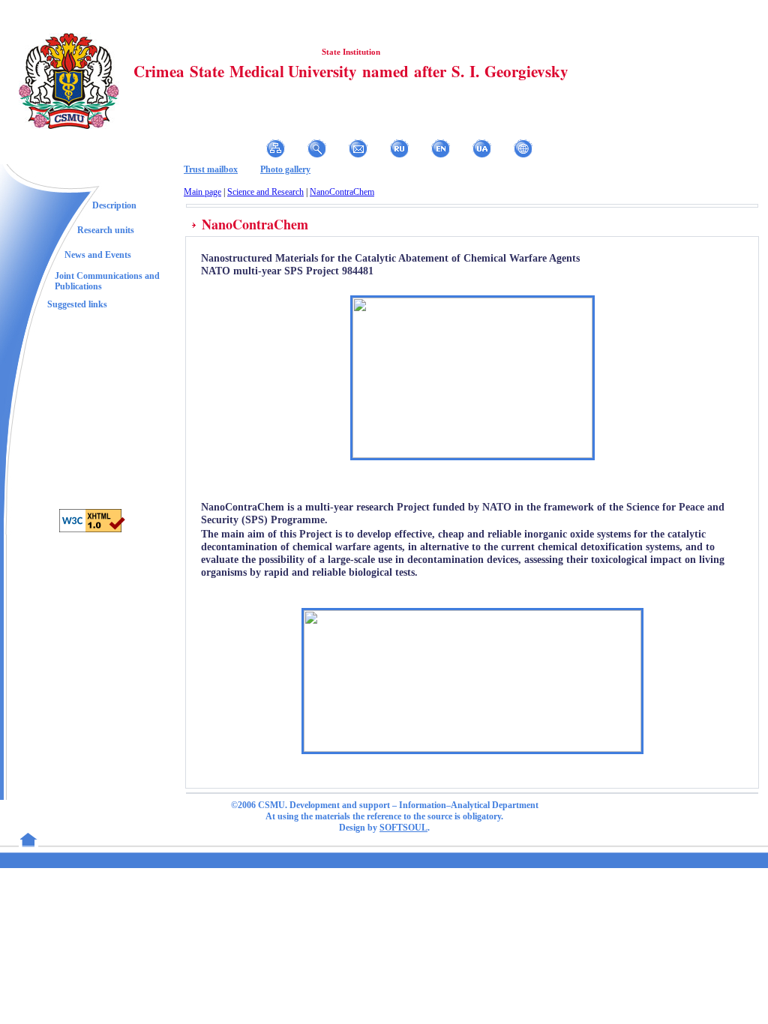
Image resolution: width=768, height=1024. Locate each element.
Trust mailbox (211, 169)
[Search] (317, 148)
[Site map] (275, 148)
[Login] (234, 148)
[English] (440, 148)
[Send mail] (358, 148)
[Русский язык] (399, 148)
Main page (202, 192)
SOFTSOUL (404, 827)
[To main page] (193, 148)
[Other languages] (523, 148)
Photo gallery (285, 169)
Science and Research (265, 192)
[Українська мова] (481, 148)
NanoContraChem (342, 192)
